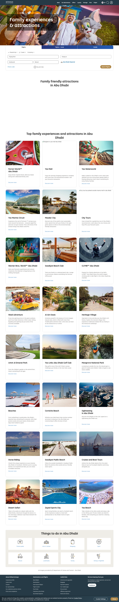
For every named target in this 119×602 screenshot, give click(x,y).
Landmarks (46, 561)
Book (58, 2)
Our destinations (66, 2)
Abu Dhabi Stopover (38, 593)
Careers (8, 584)
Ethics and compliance (11, 591)
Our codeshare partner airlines (13, 589)
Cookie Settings (101, 599)
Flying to (64, 56)
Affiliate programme (65, 591)
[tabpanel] (59, 60)
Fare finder (36, 589)
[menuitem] (58, 2)
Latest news (9, 582)
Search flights (106, 67)
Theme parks (20, 546)
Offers (73, 2)
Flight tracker (36, 587)
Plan (90, 2)
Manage (85, 2)
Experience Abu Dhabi (38, 591)
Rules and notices (64, 593)
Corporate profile (10, 580)
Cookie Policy (78, 598)
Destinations (36, 582)
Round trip (13, 52)
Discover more (12, 182)
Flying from (12, 56)
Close (114, 599)
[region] (59, 599)
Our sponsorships (10, 587)
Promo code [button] (11, 67)
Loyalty (79, 2)
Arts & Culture (46, 546)
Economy (30, 52)
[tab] (24, 47)
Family (72, 561)
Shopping (72, 546)
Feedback (92, 585)
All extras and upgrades (66, 580)
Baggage (62, 582)
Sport (98, 546)
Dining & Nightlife (99, 561)
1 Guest (22, 52)
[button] (103, 3)
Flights (95, 2)
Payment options (64, 584)
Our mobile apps (64, 587)
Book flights (36, 580)
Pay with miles (40, 67)
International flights (38, 584)
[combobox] (13, 52)
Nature (20, 561)
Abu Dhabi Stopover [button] (69, 62)
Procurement (63, 589)
